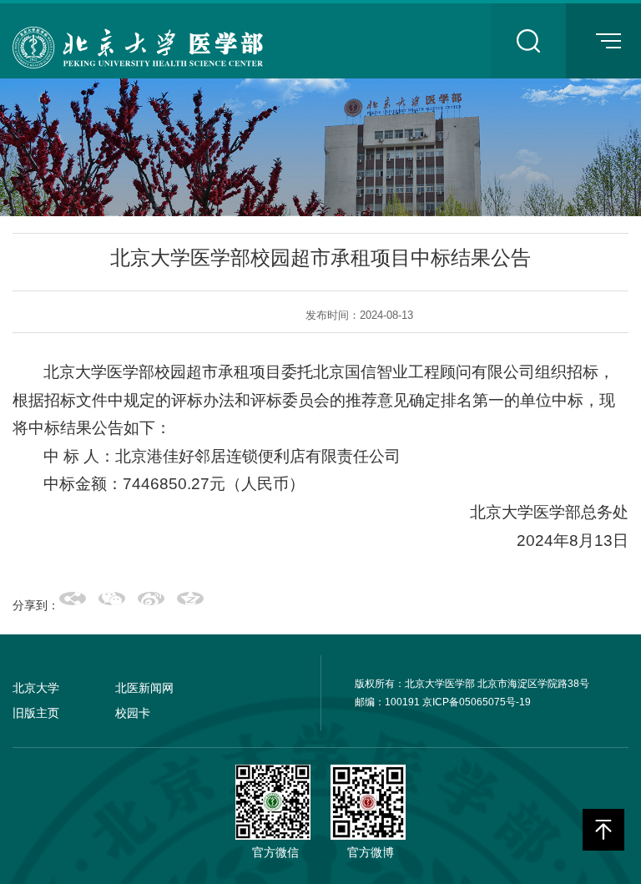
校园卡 (132, 713)
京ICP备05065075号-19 (476, 702)
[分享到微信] (111, 598)
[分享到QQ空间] (190, 598)
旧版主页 (36, 713)
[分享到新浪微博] (151, 598)
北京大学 (36, 688)
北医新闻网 (144, 688)
